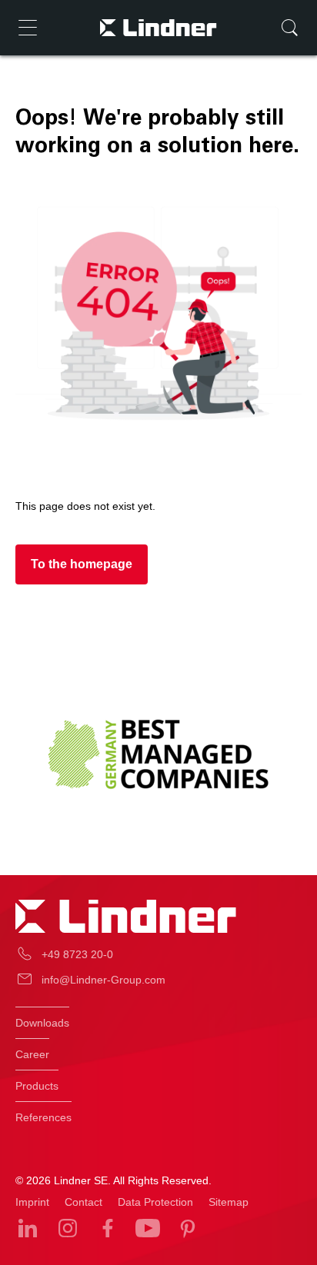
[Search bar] (289, 28)
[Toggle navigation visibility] (28, 28)
